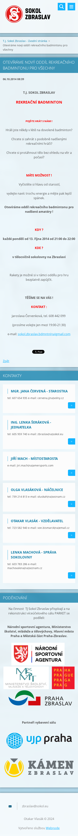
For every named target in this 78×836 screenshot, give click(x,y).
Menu (71, 6)
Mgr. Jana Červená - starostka (39, 391)
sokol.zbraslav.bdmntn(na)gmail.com (44, 334)
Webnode (53, 828)
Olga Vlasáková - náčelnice (37, 489)
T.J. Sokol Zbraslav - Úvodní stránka (25, 41)
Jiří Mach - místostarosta (34, 458)
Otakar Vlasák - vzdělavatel (37, 521)
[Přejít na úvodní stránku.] (39, 14)
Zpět (6, 361)
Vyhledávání (61, 6)
